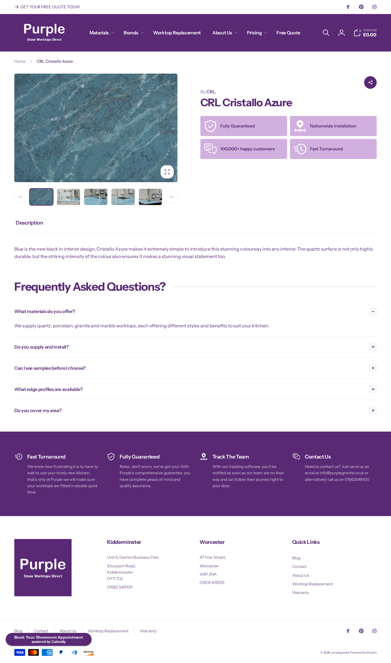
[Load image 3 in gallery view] (95, 197)
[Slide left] (20, 197)
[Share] (370, 82)
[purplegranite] (43, 594)
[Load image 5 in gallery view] (150, 197)
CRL (208, 92)
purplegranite (340, 652)
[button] (100, 33)
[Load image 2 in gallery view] (68, 197)
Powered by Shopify (363, 652)
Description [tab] (29, 223)
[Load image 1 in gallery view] (41, 197)
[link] (47, 7)
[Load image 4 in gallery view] (123, 197)
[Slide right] (171, 197)
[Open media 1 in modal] (95, 128)
